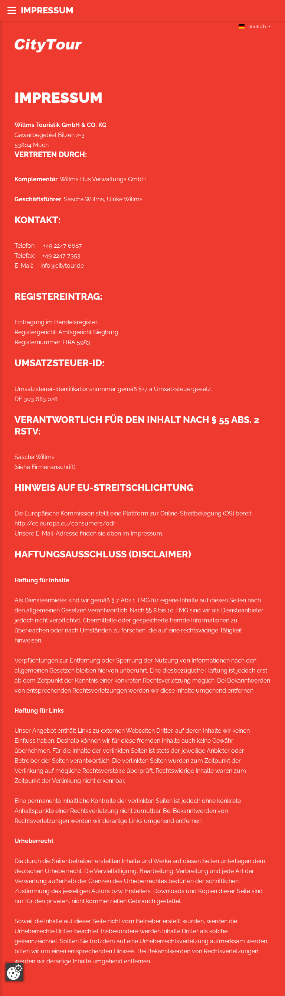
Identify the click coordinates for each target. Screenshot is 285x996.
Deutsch (256, 26)
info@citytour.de (62, 265)
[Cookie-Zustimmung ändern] (14, 972)
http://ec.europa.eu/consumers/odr (64, 523)
